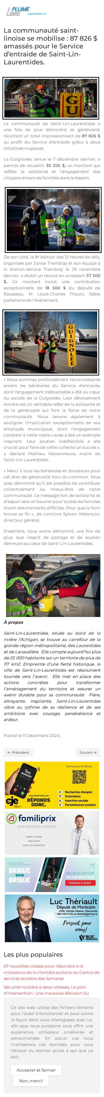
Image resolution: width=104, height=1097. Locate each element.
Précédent (20, 752)
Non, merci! (31, 1080)
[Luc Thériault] (52, 918)
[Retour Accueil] (28, 11)
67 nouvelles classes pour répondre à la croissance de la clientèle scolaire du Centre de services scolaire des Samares (51, 972)
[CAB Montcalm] (52, 874)
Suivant (86, 752)
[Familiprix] (52, 832)
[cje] (52, 784)
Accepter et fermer (36, 1070)
